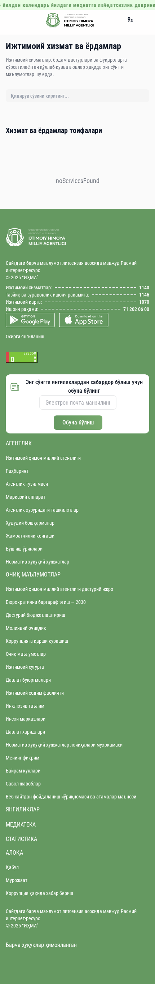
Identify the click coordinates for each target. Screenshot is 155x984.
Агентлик (19, 443)
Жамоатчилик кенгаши (30, 536)
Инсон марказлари (25, 719)
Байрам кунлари (23, 771)
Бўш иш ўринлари (24, 549)
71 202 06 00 (136, 309)
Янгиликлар (23, 809)
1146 (144, 295)
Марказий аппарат (25, 497)
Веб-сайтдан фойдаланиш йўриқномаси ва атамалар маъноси (71, 797)
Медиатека (21, 824)
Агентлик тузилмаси (27, 484)
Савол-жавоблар (23, 784)
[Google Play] (30, 320)
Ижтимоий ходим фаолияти (35, 693)
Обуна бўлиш (78, 422)
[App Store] (83, 320)
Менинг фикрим (22, 758)
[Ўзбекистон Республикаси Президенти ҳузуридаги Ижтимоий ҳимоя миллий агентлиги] (70, 20)
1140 (144, 287)
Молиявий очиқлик (26, 628)
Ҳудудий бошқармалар (30, 523)
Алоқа (14, 852)
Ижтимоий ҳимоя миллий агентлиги (43, 458)
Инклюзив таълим (25, 706)
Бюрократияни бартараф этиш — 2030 (46, 602)
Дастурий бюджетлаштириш (35, 615)
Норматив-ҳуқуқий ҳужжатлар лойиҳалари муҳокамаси (64, 745)
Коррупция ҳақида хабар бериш (39, 893)
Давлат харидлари (25, 732)
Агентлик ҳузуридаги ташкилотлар (42, 510)
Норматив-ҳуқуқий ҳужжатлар (37, 562)
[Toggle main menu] (11, 20)
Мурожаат (16, 880)
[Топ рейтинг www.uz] (77, 357)
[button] (130, 20)
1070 (144, 302)
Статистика (21, 839)
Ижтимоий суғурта (25, 667)
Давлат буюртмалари (28, 680)
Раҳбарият (17, 471)
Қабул (12, 867)
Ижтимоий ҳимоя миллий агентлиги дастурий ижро (59, 589)
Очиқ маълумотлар (33, 574)
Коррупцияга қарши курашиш (37, 641)
